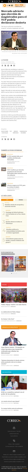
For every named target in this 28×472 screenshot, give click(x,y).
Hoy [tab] (7, 199)
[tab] (11, 273)
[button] (14, 40)
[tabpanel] (7, 264)
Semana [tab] (21, 199)
